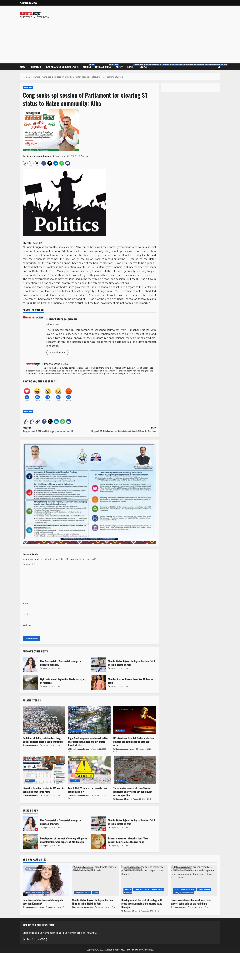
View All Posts (57, 352)
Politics (46, 893)
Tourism (127, 889)
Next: (123, 429)
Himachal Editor (31, 745)
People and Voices (33, 893)
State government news (183, 893)
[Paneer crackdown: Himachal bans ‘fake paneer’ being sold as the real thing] (194, 880)
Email (25, 614)
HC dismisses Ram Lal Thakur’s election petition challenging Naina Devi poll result (133, 741)
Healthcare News (188, 889)
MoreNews (132, 949)
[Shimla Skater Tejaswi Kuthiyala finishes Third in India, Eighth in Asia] (95, 880)
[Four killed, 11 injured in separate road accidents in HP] (89, 770)
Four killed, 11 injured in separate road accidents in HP (87, 789)
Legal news (75, 731)
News (22, 66)
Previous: (48, 429)
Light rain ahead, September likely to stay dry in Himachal (30, 682)
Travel (132, 66)
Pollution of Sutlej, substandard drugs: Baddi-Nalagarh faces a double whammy (43, 739)
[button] (25, 163)
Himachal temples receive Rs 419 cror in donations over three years (43, 789)
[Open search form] (219, 67)
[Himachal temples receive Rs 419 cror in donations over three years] (44, 770)
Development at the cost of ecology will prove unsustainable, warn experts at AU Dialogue (30, 841)
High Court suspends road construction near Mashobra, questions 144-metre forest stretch (88, 741)
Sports (95, 893)
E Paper (143, 66)
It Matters (36, 66)
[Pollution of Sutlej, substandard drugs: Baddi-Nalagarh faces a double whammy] (44, 720)
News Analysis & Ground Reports (62, 66)
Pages (118, 66)
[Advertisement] (59, 39)
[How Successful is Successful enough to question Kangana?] (46, 880)
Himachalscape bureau (38, 156)
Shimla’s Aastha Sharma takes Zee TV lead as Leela (98, 682)
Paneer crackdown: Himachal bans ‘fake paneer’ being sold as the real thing (98, 841)
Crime (176, 889)
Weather (88, 66)
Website (27, 625)
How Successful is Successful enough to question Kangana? (30, 664)
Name (26, 603)
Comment (29, 564)
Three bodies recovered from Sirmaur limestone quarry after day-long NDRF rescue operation (132, 791)
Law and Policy (204, 889)
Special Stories (104, 66)
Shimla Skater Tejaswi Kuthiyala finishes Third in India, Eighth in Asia (98, 664)
